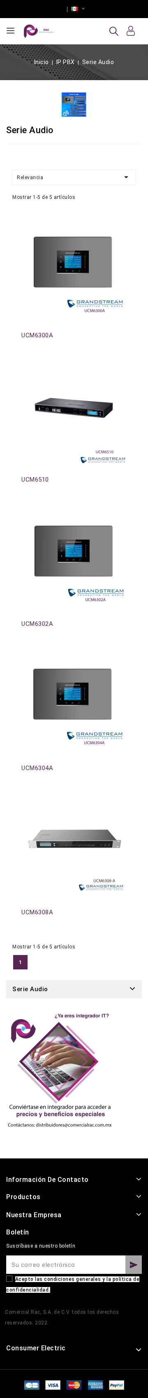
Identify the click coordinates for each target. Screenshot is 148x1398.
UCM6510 (35, 479)
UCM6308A (37, 912)
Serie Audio (30, 989)
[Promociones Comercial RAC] (59, 1074)
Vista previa (26, 225)
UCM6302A (37, 623)
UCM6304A (37, 768)
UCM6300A (37, 335)
